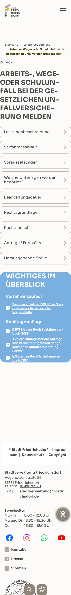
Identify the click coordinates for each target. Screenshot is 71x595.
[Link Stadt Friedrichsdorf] (12, 10)
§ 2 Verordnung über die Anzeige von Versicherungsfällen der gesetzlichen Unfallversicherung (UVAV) (37, 345)
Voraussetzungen (21, 162)
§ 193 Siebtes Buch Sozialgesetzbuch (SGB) (37, 331)
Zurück (6, 62)
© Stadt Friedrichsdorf (28, 450)
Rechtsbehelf (17, 227)
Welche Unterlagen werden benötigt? (30, 179)
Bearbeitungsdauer (22, 197)
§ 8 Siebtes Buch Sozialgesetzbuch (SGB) (36, 358)
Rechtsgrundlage (20, 212)
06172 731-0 (30, 486)
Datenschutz (33, 455)
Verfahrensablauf (20, 147)
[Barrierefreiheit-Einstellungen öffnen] (63, 514)
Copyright (57, 455)
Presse (17, 559)
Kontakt (18, 550)
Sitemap (18, 568)
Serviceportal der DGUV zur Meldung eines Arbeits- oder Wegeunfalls (37, 308)
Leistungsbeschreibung (27, 132)
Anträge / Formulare (23, 243)
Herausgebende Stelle (25, 258)
